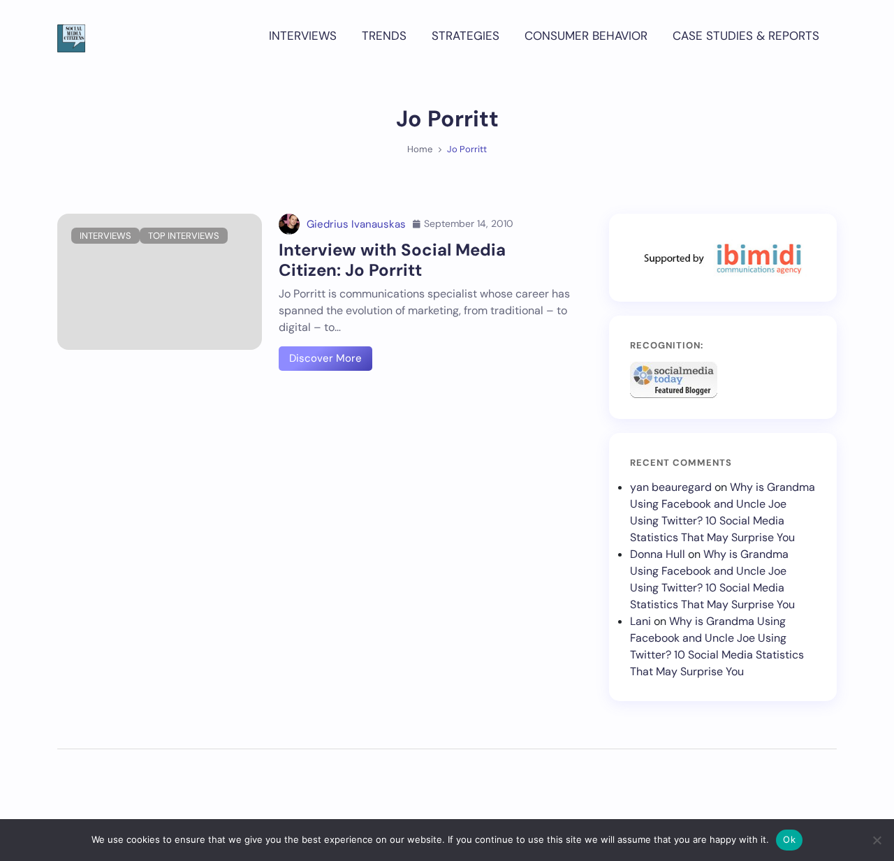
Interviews (303, 35)
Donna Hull (657, 554)
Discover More (325, 358)
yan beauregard (671, 487)
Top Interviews (183, 236)
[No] (877, 840)
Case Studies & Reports (746, 35)
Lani (640, 621)
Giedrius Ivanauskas (356, 224)
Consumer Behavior (586, 35)
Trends (384, 35)
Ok (789, 839)
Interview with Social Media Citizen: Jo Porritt (392, 260)
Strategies (465, 35)
